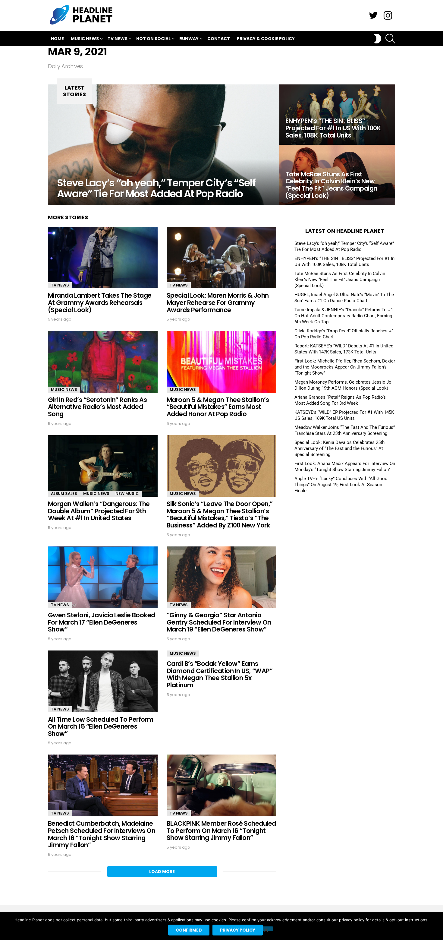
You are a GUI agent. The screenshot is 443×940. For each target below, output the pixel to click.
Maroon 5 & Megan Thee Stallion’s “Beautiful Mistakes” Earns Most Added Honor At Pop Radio (218, 406)
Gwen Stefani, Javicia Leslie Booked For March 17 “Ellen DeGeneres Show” (101, 622)
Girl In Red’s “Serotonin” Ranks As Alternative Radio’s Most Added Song (97, 406)
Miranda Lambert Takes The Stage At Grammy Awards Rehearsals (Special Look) (100, 302)
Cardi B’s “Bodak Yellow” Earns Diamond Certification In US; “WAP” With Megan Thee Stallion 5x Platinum (219, 674)
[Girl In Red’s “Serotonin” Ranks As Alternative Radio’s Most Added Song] (103, 362)
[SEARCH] (390, 38)
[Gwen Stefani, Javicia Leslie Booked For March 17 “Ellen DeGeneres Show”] (103, 577)
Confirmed (189, 930)
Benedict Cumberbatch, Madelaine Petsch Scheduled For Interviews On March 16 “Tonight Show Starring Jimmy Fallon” (101, 834)
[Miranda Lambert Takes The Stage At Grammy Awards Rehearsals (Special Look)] (103, 258)
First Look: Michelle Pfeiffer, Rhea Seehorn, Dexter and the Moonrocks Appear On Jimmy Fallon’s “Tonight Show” (344, 367)
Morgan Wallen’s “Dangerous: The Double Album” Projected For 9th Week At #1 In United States (99, 510)
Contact (218, 39)
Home (57, 39)
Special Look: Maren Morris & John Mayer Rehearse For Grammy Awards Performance (218, 302)
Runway (189, 39)
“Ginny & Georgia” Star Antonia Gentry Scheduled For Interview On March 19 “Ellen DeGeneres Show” (219, 622)
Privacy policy (237, 930)
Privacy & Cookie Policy (266, 39)
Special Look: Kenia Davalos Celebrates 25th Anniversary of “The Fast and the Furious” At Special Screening (339, 448)
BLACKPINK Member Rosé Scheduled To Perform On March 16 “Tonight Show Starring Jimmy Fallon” (221, 830)
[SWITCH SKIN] (377, 38)
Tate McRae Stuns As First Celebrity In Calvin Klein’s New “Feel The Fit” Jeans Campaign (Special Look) (339, 279)
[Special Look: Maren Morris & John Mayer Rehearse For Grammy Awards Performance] (221, 258)
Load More (162, 872)
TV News (117, 39)
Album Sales (64, 493)
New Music (127, 493)
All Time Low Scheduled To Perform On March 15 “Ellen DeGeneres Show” (100, 726)
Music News (85, 39)
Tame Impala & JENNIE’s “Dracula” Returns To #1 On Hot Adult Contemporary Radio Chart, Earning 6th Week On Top (343, 315)
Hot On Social (153, 39)
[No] (265, 928)
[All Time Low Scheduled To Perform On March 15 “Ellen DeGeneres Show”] (103, 681)
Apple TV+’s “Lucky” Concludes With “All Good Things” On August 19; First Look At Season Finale (340, 484)
